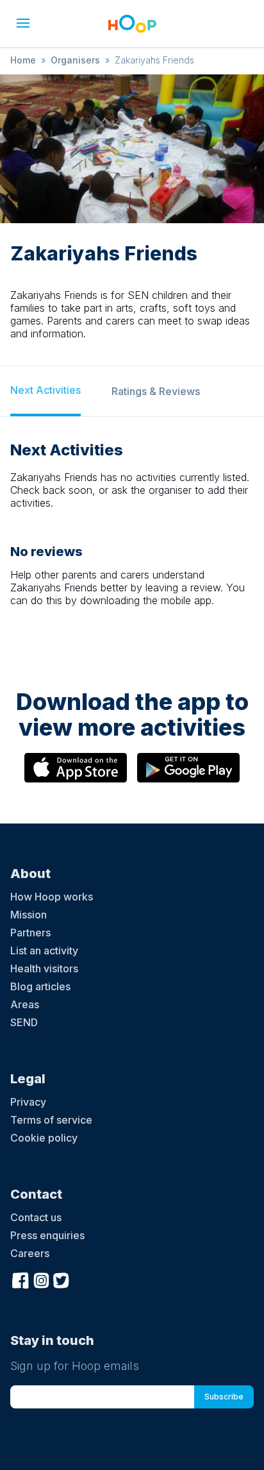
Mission (28, 914)
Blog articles (40, 986)
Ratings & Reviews (155, 391)
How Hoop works (51, 896)
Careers (29, 1253)
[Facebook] (20, 1278)
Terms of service (51, 1119)
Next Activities (45, 390)
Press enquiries (47, 1235)
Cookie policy (44, 1137)
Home (23, 60)
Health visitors (44, 968)
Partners (30, 932)
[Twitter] (61, 1278)
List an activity (44, 950)
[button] (23, 23)
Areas (24, 1004)
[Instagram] (41, 1278)
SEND (24, 1022)
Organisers (75, 60)
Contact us (36, 1217)
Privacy (28, 1101)
